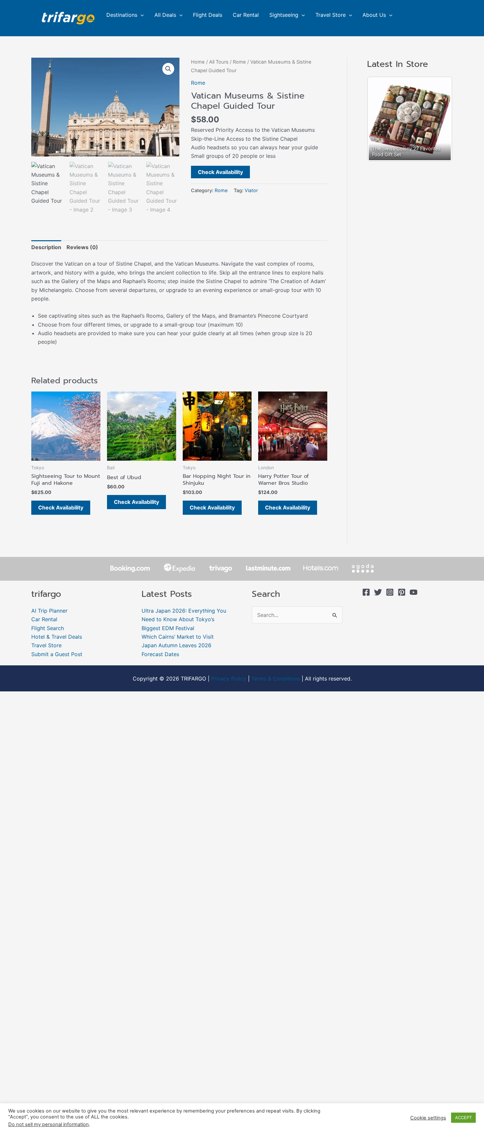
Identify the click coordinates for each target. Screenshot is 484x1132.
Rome (239, 62)
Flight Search (47, 628)
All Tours (219, 62)
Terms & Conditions (275, 678)
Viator (251, 190)
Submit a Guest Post (56, 654)
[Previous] (381, 119)
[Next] (438, 119)
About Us (374, 15)
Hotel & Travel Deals (56, 636)
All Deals (165, 15)
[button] (140, 15)
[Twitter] (378, 592)
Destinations (121, 15)
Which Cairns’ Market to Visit (178, 636)
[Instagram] (390, 592)
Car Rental (246, 15)
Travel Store (330, 15)
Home (198, 62)
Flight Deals (207, 15)
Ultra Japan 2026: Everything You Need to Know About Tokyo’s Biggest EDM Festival (184, 619)
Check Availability (220, 172)
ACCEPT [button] (463, 1117)
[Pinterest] (402, 592)
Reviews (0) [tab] (82, 247)
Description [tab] (46, 247)
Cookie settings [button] (428, 1118)
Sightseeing (283, 15)
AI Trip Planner (49, 610)
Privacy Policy (228, 678)
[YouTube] (413, 592)
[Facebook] (366, 592)
